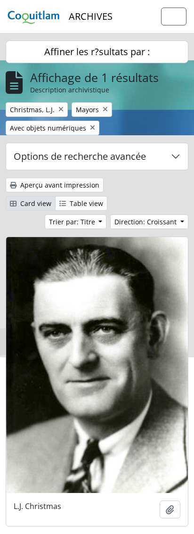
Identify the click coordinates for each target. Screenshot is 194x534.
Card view (34, 203)
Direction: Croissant (146, 221)
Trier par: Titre (73, 221)
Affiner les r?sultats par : (97, 51)
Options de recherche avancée (80, 156)
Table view (85, 203)
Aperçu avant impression (58, 185)
